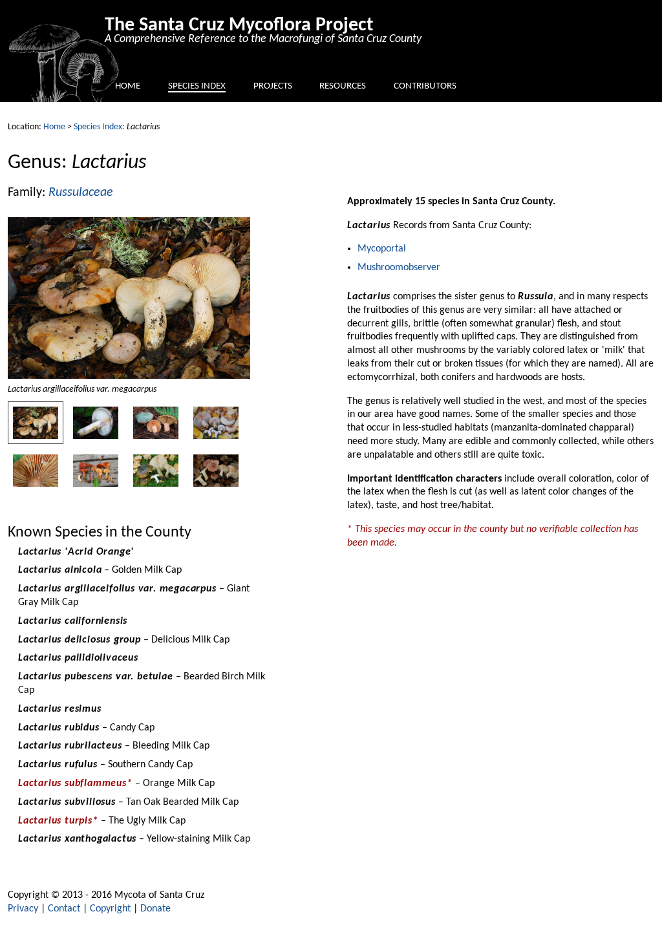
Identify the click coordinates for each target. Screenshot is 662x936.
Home (127, 86)
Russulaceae (80, 192)
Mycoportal (382, 249)
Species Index (197, 86)
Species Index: (99, 127)
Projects (272, 86)
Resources (342, 86)
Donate (155, 909)
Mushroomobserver (399, 267)
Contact (64, 909)
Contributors (425, 86)
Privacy (23, 909)
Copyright (110, 909)
